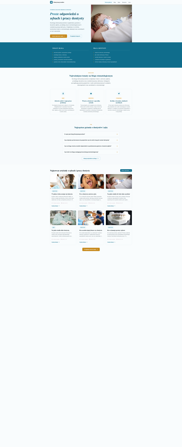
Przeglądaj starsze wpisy (90, 249)
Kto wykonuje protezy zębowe (116, 230)
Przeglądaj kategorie (75, 36)
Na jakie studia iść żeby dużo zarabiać (118, 194)
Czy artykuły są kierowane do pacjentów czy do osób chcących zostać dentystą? (86, 140)
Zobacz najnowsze (125, 170)
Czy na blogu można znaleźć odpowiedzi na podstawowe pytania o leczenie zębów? (87, 146)
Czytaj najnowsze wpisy (57, 36)
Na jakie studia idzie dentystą (60, 230)
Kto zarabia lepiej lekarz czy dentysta (90, 230)
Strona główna (108, 2)
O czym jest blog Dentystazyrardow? (74, 134)
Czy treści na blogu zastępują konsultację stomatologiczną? (81, 152)
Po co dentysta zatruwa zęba (87, 194)
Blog (115, 2)
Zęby (119, 2)
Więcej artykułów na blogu (90, 158)
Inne (129, 2)
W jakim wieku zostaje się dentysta (62, 194)
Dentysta (124, 2)
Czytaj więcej (55, 206)
